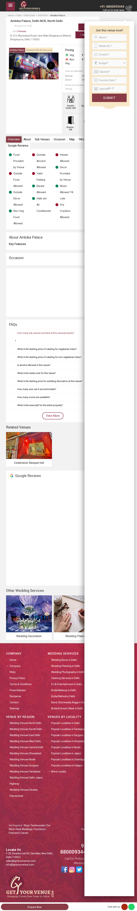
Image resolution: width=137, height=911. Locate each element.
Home (13, 660)
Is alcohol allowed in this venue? (33, 365)
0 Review (19, 31)
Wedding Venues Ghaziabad (25, 753)
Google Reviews (18, 145)
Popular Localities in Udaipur (67, 765)
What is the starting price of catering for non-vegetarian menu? (49, 357)
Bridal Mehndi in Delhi (63, 696)
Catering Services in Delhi (65, 678)
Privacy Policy (17, 678)
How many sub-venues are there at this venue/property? (45, 333)
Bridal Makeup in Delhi (63, 690)
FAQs (82, 139)
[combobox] (109, 63)
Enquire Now (35, 907)
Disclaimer (15, 696)
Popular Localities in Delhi (65, 723)
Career (24, 832)
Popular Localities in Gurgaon (67, 735)
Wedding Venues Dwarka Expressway (24, 792)
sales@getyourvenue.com (20, 860)
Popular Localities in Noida (65, 747)
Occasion (59, 139)
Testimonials (37, 825)
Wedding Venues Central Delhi (26, 747)
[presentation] (16, 66)
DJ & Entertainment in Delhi (66, 684)
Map (72, 139)
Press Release (18, 690)
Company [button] (15, 666)
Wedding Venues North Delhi (25, 723)
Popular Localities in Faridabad (68, 729)
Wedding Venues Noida (22, 759)
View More (53, 415)
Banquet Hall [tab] (39, 50)
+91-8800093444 (112, 6)
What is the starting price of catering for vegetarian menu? (47, 349)
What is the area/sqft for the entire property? (40, 405)
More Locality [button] (58, 771)
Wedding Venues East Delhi (25, 735)
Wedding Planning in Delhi (65, 666)
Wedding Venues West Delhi (25, 741)
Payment (14, 832)
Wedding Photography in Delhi (68, 672)
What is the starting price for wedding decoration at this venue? (49, 381)
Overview (14, 139)
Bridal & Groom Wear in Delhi (67, 708)
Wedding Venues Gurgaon (24, 765)
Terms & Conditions (21, 684)
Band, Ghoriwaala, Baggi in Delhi (69, 702)
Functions (39, 829)
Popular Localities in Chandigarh (69, 759)
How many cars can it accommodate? (36, 389)
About (27, 139)
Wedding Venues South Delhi (26, 729)
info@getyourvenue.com (20, 864)
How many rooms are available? (33, 397)
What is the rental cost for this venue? (36, 373)
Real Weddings (24, 829)
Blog (26, 825)
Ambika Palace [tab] (17, 50)
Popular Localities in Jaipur (66, 753)
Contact (14, 702)
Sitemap (14, 708)
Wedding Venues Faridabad (25, 771)
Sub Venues (42, 139)
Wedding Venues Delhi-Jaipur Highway (26, 780)
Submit (109, 98)
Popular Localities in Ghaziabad (68, 741)
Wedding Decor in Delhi (64, 660)
